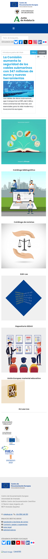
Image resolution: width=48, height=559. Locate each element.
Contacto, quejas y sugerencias (15, 525)
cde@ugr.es (7, 514)
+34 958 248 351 (22, 514)
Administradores (9, 530)
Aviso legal (7, 527)
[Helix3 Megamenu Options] (14, 28)
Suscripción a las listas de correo (15, 522)
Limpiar (42, 52)
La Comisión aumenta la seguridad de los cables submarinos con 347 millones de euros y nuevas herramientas (18, 67)
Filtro (34, 52)
